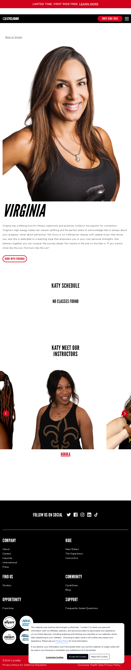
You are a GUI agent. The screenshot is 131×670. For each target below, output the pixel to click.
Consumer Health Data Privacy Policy (99, 665)
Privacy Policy (61, 641)
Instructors (72, 558)
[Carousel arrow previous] (6, 413)
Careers (7, 553)
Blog (68, 589)
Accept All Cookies (77, 656)
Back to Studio (13, 37)
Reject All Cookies (99, 656)
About (6, 549)
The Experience (74, 553)
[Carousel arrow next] (125, 413)
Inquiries (7, 558)
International (10, 562)
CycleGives (72, 585)
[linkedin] (89, 515)
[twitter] (69, 515)
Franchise (8, 608)
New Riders (72, 549)
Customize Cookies (54, 657)
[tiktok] (96, 515)
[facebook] (76, 515)
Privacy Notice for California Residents (25, 665)
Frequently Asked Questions (82, 608)
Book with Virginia (15, 259)
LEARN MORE (88, 4)
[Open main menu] (126, 18)
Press (6, 567)
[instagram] (82, 515)
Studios (7, 585)
